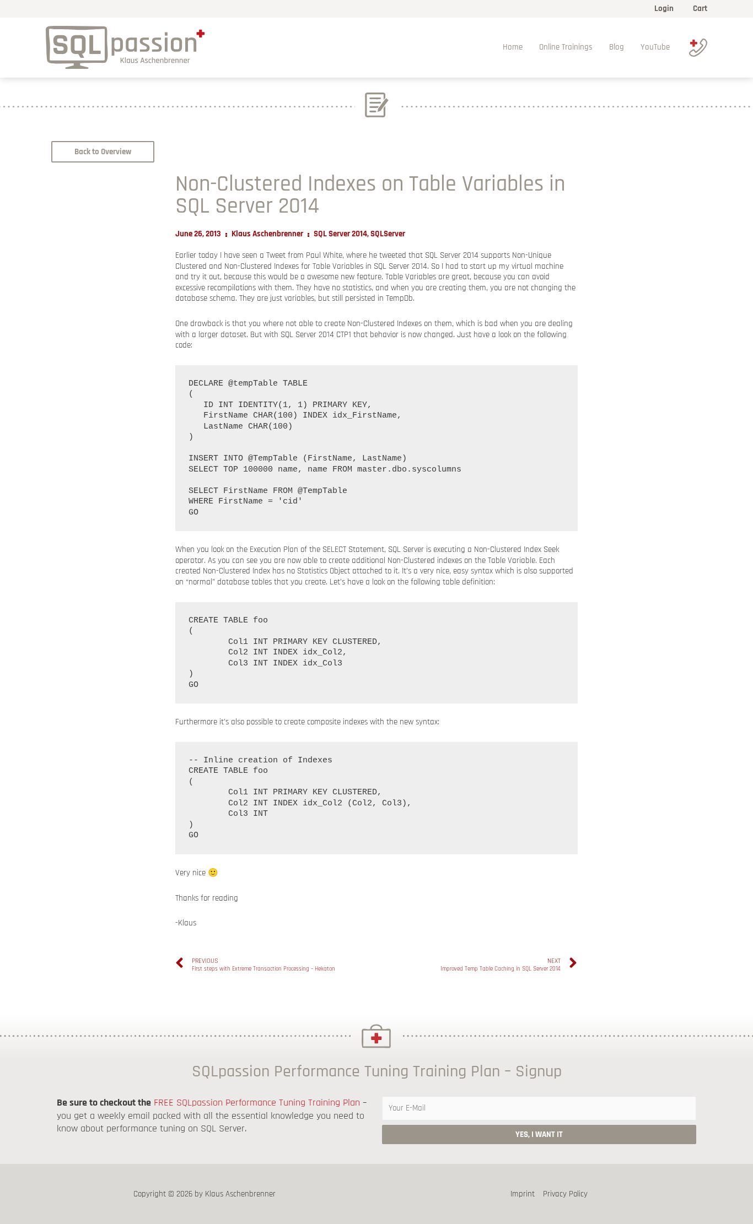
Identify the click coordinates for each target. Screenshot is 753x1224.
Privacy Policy (565, 1194)
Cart (700, 8)
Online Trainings (566, 47)
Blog (616, 47)
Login (664, 8)
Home (513, 47)
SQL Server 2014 (340, 234)
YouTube (655, 47)
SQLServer (387, 234)
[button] (102, 152)
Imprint (522, 1194)
